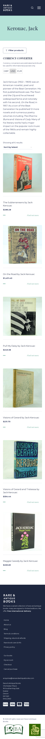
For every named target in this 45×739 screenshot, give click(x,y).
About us (7, 625)
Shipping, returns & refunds (15, 638)
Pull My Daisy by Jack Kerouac (19, 346)
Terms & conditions (11, 634)
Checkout (8, 665)
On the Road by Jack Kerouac (19, 274)
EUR (19, 71)
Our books (8, 656)
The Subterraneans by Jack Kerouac (17, 204)
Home (6, 620)
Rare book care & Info (12, 643)
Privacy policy (9, 647)
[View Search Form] (32, 7)
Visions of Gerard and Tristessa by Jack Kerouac (21, 491)
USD (12, 71)
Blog (6, 629)
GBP (6, 71)
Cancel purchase (10, 669)
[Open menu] (39, 8)
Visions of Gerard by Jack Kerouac (21, 417)
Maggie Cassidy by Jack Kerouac (20, 561)
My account (8, 660)
